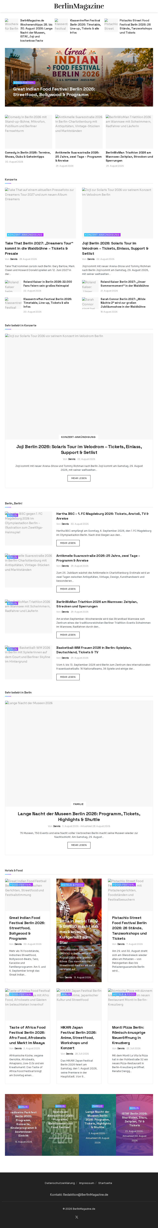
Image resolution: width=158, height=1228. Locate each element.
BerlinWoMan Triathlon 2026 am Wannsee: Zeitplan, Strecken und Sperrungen (129, 156)
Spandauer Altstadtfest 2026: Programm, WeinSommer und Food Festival (136, 26)
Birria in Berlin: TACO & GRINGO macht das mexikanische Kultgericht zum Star (78, 931)
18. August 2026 (109, 311)
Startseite (105, 1183)
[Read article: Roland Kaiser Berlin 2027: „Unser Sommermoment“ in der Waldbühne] (90, 286)
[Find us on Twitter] (76, 1217)
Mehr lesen (81, 478)
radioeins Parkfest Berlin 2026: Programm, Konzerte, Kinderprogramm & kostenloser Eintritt (23, 1124)
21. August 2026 (109, 291)
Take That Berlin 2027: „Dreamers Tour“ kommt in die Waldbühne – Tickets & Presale (39, 248)
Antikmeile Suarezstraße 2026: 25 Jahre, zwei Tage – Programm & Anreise (78, 156)
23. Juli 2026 (134, 1048)
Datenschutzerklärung (60, 1183)
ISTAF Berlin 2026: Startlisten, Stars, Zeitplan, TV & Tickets (134, 1119)
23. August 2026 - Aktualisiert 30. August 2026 (134, 1136)
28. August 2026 (28, 259)
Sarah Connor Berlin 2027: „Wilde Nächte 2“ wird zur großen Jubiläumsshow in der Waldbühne (123, 302)
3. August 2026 (32, 1048)
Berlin (12, 515)
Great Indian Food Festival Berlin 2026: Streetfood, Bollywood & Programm (54, 91)
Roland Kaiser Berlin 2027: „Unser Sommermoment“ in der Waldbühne (125, 283)
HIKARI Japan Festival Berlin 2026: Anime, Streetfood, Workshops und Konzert (78, 1037)
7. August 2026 (135, 944)
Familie (78, 804)
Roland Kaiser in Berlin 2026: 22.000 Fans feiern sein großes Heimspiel (47, 283)
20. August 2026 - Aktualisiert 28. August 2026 (60, 1138)
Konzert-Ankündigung (25, 234)
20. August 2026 (32, 311)
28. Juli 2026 (82, 1053)
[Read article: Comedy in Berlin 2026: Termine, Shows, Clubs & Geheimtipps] (28, 132)
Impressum (86, 1183)
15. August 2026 (23, 1142)
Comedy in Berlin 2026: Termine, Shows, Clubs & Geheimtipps (27, 154)
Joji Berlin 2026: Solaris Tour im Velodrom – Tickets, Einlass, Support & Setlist (115, 248)
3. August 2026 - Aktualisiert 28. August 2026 (86, 826)
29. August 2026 (79, 566)
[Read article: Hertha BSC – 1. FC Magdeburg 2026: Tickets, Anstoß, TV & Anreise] (28, 528)
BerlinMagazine (79, 6)
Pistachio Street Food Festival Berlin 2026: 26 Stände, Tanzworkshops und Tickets (86, 26)
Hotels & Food (72, 884)
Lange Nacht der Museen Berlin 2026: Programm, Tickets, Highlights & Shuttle (79, 816)
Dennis (22, 102)
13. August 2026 (82, 977)
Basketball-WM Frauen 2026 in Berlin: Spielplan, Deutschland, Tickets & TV (93, 649)
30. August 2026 (36, 102)
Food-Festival (24, 82)
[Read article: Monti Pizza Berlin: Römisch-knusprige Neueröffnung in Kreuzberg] (130, 1004)
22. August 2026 (105, 259)
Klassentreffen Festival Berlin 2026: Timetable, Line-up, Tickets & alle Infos (35, 26)
